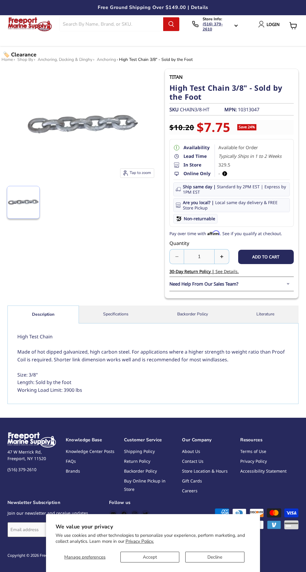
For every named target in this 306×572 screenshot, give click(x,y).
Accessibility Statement (263, 471)
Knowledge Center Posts (90, 451)
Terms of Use (253, 451)
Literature (265, 314)
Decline (214, 557)
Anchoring (106, 59)
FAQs (71, 461)
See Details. (204, 271)
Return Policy (137, 461)
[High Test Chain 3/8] (23, 202)
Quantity (179, 243)
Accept (150, 557)
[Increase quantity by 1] (222, 256)
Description (43, 314)
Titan (176, 77)
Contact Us (193, 461)
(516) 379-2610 (213, 26)
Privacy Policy (253, 461)
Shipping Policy (139, 451)
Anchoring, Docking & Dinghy (65, 59)
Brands (73, 471)
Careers (190, 491)
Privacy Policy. (140, 541)
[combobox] (111, 24)
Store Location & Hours (205, 471)
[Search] (171, 24)
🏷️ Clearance (19, 54)
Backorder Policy (192, 314)
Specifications (115, 314)
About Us (191, 451)
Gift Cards (192, 481)
